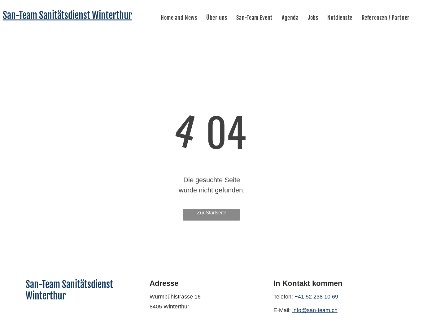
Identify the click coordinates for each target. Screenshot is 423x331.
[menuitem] (179, 18)
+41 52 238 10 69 (316, 297)
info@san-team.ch (315, 310)
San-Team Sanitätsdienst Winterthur (67, 15)
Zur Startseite (211, 212)
